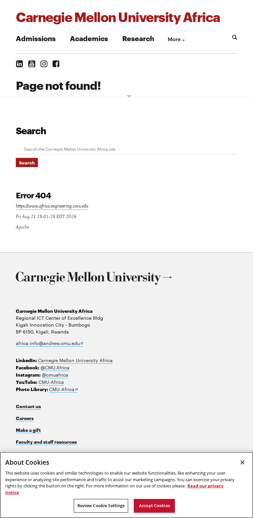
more (174, 38)
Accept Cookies (154, 505)
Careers (25, 418)
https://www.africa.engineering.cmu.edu (52, 206)
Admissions (36, 38)
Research (138, 38)
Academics (89, 38)
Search (31, 130)
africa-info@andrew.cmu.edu (49, 343)
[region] (126, 485)
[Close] (242, 462)
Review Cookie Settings (101, 505)
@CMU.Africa (55, 367)
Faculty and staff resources (46, 441)
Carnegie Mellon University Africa (75, 360)
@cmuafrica (55, 374)
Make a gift (28, 430)
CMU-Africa (51, 382)
